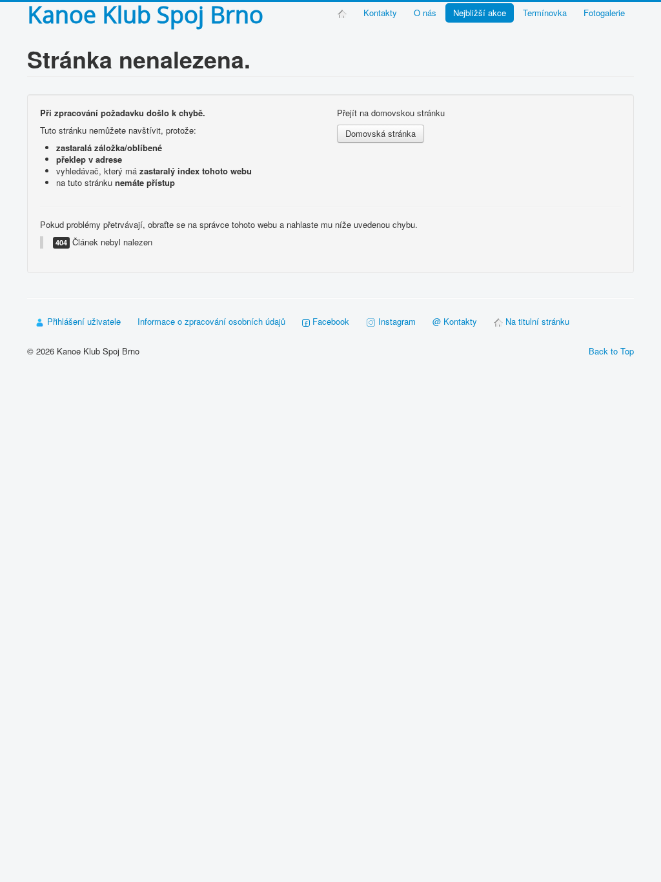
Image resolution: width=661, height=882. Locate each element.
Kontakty (380, 12)
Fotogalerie (604, 12)
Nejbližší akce (479, 12)
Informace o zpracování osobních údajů (211, 321)
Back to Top (611, 351)
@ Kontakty (454, 321)
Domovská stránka (380, 133)
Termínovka (545, 12)
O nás (425, 12)
